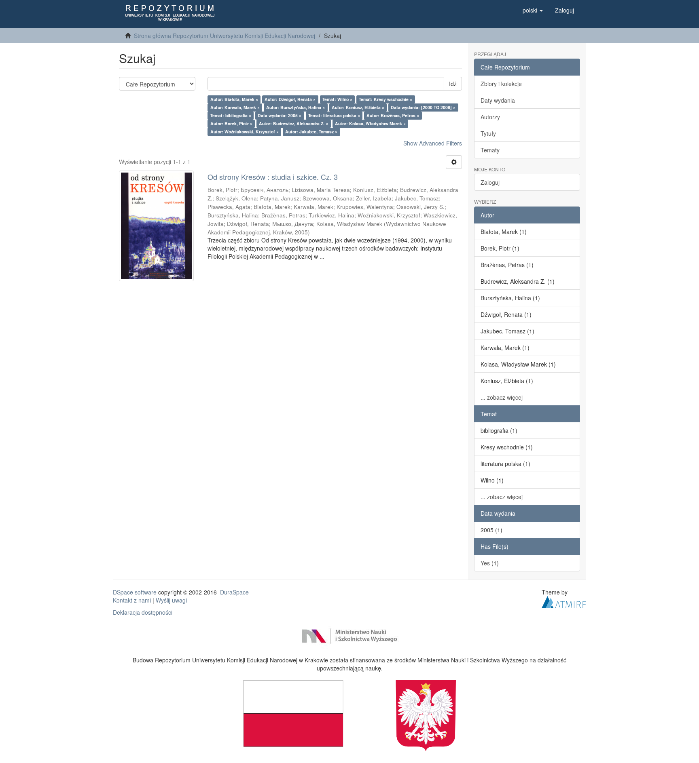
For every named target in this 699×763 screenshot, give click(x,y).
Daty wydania (498, 100)
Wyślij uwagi (171, 600)
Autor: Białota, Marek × (234, 99)
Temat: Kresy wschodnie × (385, 99)
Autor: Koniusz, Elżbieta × (358, 107)
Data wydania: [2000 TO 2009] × (423, 107)
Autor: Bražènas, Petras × (392, 115)
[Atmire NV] (564, 601)
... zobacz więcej (502, 397)
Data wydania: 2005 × (279, 115)
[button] (533, 10)
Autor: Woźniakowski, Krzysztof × (244, 132)
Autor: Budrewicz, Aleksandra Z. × (293, 123)
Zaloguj (490, 182)
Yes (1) (490, 563)
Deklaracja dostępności (142, 612)
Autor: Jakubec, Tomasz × (311, 132)
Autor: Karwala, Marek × (235, 107)
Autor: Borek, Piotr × (231, 123)
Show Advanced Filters (432, 143)
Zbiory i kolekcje (501, 84)
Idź (453, 84)
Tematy (490, 150)
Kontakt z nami (132, 600)
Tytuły (488, 133)
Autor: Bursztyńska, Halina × (295, 107)
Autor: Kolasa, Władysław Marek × (370, 123)
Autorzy (490, 117)
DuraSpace (234, 592)
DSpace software (135, 592)
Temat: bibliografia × (230, 115)
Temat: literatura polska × (334, 115)
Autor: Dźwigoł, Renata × (290, 99)
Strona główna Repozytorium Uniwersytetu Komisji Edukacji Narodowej (224, 36)
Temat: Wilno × (337, 99)
